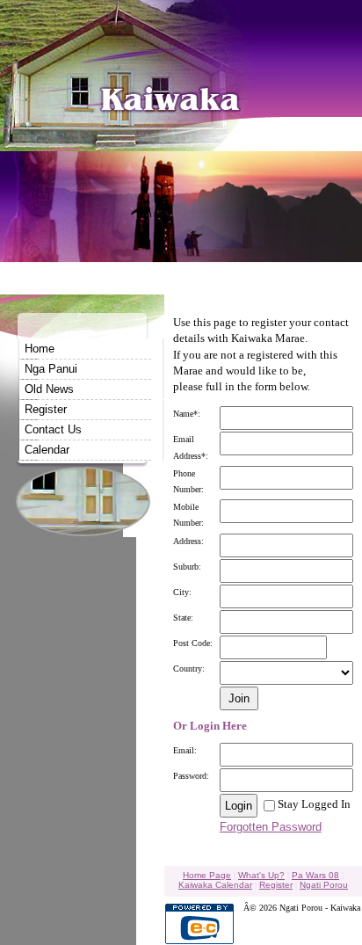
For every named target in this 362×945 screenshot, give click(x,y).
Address (187, 541)
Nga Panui (51, 368)
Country (187, 668)
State (182, 617)
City (181, 592)
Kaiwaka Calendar (215, 885)
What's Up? (261, 875)
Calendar (47, 449)
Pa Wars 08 (315, 875)
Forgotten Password (271, 826)
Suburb (186, 566)
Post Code (191, 643)
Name (183, 413)
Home (39, 348)
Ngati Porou (324, 885)
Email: (185, 750)
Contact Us (53, 429)
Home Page (207, 875)
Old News (49, 389)
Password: (191, 776)
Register (46, 409)
